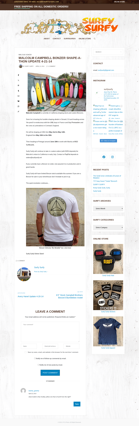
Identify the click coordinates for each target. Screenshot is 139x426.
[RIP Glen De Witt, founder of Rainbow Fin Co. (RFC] (116, 127)
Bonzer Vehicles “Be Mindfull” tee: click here (55, 248)
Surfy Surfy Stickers (108, 312)
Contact (57, 39)
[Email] (18, 96)
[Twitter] (18, 80)
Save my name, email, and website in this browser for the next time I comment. (53, 352)
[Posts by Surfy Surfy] (21, 66)
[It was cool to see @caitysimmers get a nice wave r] (100, 127)
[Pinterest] (18, 85)
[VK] (18, 101)
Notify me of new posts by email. (51, 365)
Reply (77, 404)
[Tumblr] (18, 90)
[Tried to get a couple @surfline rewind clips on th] (116, 111)
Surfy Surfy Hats (108, 275)
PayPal (67, 154)
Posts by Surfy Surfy (40, 271)
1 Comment (51, 66)
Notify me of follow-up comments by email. (51, 358)
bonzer (29, 55)
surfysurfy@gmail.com (49, 2)
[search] (94, 38)
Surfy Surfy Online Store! (35, 254)
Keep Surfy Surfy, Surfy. (101, 188)
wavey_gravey (34, 391)
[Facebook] (18, 75)
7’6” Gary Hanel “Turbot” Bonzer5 (105, 181)
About (47, 39)
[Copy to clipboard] (18, 111)
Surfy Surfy (29, 66)
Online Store (119, 2)
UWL (52, 122)
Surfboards (70, 39)
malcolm (22, 55)
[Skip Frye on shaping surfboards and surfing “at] (100, 111)
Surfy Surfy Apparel (108, 348)
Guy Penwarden (74, 122)
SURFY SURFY (99, 184)
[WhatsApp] (18, 106)
